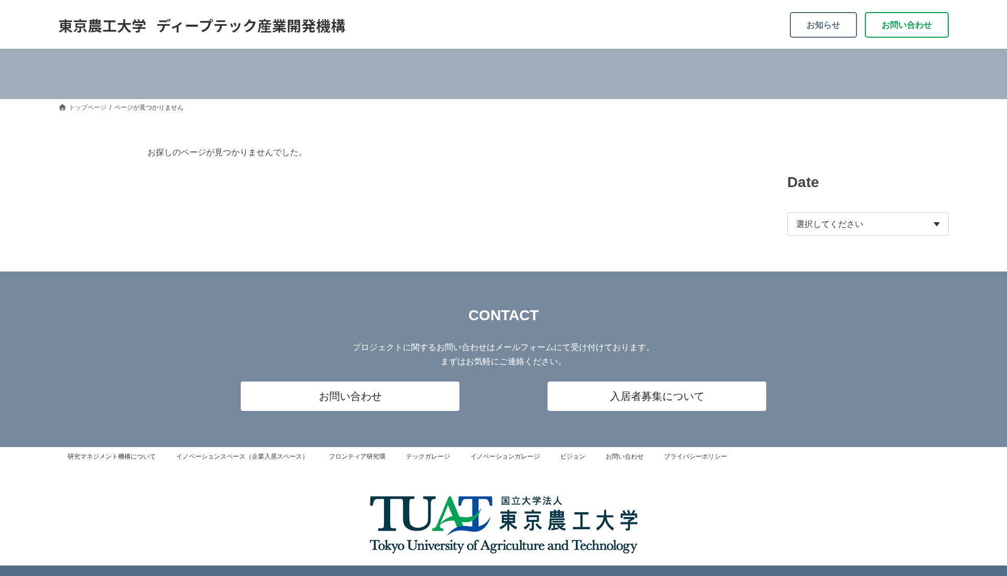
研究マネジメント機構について (112, 456)
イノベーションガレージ (505, 456)
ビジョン (572, 456)
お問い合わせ (907, 24)
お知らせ (823, 24)
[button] (350, 396)
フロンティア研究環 (357, 456)
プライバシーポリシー (695, 456)
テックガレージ (428, 456)
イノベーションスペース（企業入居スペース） (242, 456)
